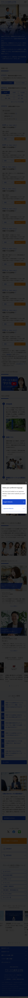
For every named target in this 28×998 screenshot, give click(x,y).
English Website (7, 501)
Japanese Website (8, 508)
